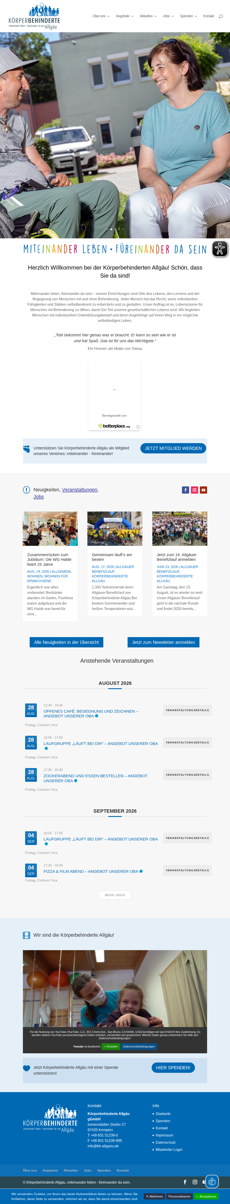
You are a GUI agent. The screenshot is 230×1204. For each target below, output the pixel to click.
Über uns (99, 16)
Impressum (164, 1135)
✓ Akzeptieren (206, 1196)
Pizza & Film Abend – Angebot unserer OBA (91, 871)
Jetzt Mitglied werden (173, 448)
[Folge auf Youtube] (203, 490)
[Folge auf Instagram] (194, 490)
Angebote (122, 16)
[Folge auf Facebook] (185, 490)
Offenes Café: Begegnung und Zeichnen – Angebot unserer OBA (91, 713)
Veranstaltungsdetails (187, 710)
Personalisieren (179, 1196)
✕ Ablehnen (154, 1196)
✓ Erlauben (111, 1046)
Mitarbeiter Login (169, 1150)
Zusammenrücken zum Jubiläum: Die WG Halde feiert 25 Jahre (49, 560)
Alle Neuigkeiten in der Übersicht (66, 642)
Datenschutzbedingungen (139, 1046)
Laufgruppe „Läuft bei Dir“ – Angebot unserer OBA (101, 743)
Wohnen (35, 576)
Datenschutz (166, 1142)
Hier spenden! (173, 1067)
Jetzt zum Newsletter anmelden (163, 642)
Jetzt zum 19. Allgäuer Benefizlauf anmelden (177, 557)
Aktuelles (146, 16)
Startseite (163, 1114)
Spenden (186, 16)
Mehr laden (115, 895)
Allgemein (61, 571)
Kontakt (208, 16)
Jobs (166, 16)
